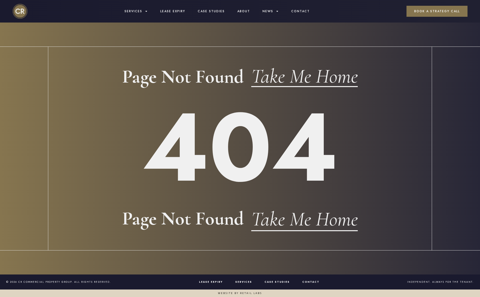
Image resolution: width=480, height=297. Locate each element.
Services (133, 11)
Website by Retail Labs (240, 293)
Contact (300, 11)
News (267, 11)
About (243, 11)
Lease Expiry (172, 11)
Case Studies (211, 11)
